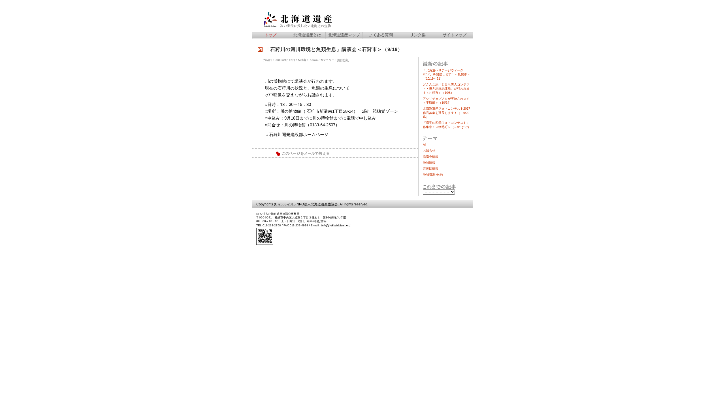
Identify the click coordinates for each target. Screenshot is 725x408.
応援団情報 (430, 168)
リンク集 (418, 35)
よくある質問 (381, 35)
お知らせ (429, 150)
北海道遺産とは (307, 35)
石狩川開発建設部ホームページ (299, 134)
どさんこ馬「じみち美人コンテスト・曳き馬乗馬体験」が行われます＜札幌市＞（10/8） (446, 88)
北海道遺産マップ (344, 35)
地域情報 (343, 59)
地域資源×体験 (433, 174)
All (424, 144)
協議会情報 (430, 156)
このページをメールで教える (306, 154)
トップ (270, 35)
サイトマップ (454, 35)
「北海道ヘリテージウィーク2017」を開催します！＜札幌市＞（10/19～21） (446, 74)
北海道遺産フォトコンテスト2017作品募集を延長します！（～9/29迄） (446, 112)
